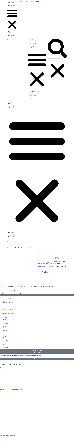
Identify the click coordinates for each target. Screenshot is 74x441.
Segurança (32, 46)
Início (10, 1)
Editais (31, 47)
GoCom (4, 299)
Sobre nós (11, 2)
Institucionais (33, 44)
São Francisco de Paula (14, 107)
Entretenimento (33, 42)
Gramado (11, 102)
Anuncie (11, 4)
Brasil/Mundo (33, 43)
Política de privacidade (8, 302)
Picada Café (11, 106)
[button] (12, 19)
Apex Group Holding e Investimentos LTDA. (11, 389)
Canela (10, 103)
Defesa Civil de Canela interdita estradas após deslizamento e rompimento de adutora (58, 259)
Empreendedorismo (34, 40)
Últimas (31, 39)
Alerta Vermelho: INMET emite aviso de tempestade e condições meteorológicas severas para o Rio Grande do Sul (45, 265)
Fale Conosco (12, 5)
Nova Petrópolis (12, 105)
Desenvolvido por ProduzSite (7, 435)
